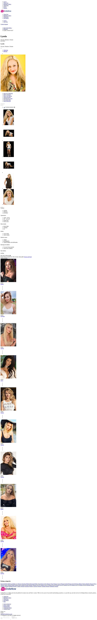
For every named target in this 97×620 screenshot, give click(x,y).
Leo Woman (18, 583)
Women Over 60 (82, 585)
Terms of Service (7, 604)
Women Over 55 (75, 585)
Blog (4, 601)
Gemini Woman (68, 583)
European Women (29, 586)
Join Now (5, 21)
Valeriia (2, 477)
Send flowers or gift (7, 98)
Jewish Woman (75, 583)
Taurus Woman (7, 585)
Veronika (3, 316)
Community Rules (7, 607)
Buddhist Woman (13, 586)
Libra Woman (47, 583)
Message (5, 51)
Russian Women (90, 585)
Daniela (2, 573)
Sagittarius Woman (54, 586)
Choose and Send (28, 256)
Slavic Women (21, 585)
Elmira (2, 284)
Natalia (2, 541)
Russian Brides (4, 583)
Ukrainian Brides (25, 583)
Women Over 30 (36, 585)
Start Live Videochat (8, 93)
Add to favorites (7, 97)
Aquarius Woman (4, 586)
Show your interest (7, 96)
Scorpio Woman (28, 585)
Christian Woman (45, 586)
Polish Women (14, 585)
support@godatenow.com (6, 614)
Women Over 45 (59, 585)
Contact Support (4, 24)
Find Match (6, 600)
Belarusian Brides (33, 583)
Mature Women (82, 583)
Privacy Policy (6, 605)
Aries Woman (41, 583)
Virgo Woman (54, 583)
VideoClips (5, 599)
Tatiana (2, 348)
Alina (2, 380)
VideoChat (5, 596)
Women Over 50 (67, 585)
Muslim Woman (89, 583)
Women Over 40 (52, 585)
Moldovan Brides (11, 583)
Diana (2, 509)
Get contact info (7, 99)
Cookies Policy (6, 609)
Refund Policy (6, 606)
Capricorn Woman (37, 586)
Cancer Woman (60, 583)
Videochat (5, 50)
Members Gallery (7, 597)
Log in (4, 1)
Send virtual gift (7, 101)
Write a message (7, 94)
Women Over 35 (44, 585)
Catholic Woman (20, 586)
